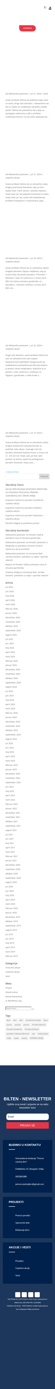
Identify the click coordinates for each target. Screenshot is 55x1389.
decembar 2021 (13, 812)
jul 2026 (9, 587)
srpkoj (16, 1038)
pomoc (9, 1024)
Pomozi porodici (22, 1215)
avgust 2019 (11, 930)
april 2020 (10, 899)
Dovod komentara (14, 996)
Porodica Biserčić (39, 1024)
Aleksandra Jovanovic (18, 93)
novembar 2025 (13, 621)
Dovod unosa (12, 992)
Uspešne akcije (13, 177)
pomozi (26, 1024)
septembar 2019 (13, 925)
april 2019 (10, 947)
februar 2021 (12, 856)
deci (14, 1020)
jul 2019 (9, 934)
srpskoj (24, 1038)
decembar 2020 (13, 865)
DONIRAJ (27, 28)
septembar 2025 (13, 630)
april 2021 (10, 847)
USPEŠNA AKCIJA (36, 1038)
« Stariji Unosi (12, 472)
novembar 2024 (13, 674)
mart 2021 (10, 852)
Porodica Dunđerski (14, 1029)
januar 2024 (11, 717)
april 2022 (10, 795)
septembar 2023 (13, 734)
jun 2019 (10, 938)
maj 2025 (10, 647)
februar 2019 (12, 956)
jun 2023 (10, 747)
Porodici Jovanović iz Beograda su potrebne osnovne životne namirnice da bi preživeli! (27, 545)
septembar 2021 (13, 825)
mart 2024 (10, 708)
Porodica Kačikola (32, 1029)
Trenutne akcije (13, 967)
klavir (46, 1020)
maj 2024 (10, 700)
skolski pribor (43, 1034)
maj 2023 (10, 752)
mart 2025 (10, 656)
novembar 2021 (13, 817)
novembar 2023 (13, 726)
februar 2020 (12, 908)
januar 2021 (11, 860)
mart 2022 (10, 799)
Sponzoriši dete (22, 1223)
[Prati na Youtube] (37, 1294)
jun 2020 (10, 891)
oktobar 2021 (12, 821)
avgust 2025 (11, 634)
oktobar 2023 (12, 730)
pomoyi (18, 1024)
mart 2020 (10, 904)
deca (8, 1020)
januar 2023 (11, 769)
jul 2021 (9, 834)
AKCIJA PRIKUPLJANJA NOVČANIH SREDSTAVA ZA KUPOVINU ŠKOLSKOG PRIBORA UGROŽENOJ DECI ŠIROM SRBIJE (26, 492)
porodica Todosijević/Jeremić (18, 1034)
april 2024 (10, 704)
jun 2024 (10, 695)
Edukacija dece (22, 1230)
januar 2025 (11, 665)
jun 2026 (10, 591)
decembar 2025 (13, 617)
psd (33, 1034)
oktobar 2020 (12, 873)
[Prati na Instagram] (24, 1294)
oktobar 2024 (12, 678)
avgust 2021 (11, 830)
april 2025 (10, 652)
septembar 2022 (13, 782)
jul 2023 (9, 743)
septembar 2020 (13, 878)
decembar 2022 (13, 773)
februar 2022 (12, 804)
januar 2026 (11, 613)
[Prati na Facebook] (17, 1294)
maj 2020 (10, 895)
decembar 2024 (13, 669)
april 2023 (10, 756)
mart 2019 (10, 951)
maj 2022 (10, 791)
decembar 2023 (13, 721)
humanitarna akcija (33, 1020)
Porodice (19, 1261)
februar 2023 (12, 765)
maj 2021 (10, 843)
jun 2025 (10, 643)
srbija (9, 1038)
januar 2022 (11, 808)
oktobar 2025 (12, 626)
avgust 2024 (11, 686)
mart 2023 (10, 760)
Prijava (9, 987)
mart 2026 (10, 604)
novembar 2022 (13, 778)
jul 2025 (9, 639)
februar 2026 (12, 608)
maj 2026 (10, 595)
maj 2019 (10, 943)
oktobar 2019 (12, 921)
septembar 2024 (13, 682)
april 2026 (10, 600)
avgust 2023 (11, 739)
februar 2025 (12, 661)
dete (21, 1020)
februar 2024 (12, 713)
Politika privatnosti (33, 1309)
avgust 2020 (11, 882)
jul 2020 (9, 886)
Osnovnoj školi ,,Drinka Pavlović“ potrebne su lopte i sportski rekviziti (27, 557)
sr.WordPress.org (14, 1000)
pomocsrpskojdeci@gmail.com (29, 1184)
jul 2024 (9, 691)
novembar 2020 (13, 869)
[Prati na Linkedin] (30, 1294)
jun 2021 (10, 838)
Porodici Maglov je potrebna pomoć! (22, 523)
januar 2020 (11, 912)
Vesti (46, 93)
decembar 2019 (13, 917)
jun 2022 (10, 786)
